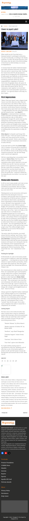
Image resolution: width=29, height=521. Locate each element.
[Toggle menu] (26, 21)
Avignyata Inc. (14, 518)
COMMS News (5, 465)
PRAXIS (3, 468)
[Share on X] (5, 361)
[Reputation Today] (6, 3)
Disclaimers (4, 493)
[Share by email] (13, 361)
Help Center (4, 496)
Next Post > (25, 413)
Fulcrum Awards (6, 482)
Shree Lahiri (9, 51)
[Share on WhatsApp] (10, 361)
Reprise (3, 473)
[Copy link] (16, 361)
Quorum (3, 471)
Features (5, 26)
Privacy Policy (5, 490)
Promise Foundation (7, 462)
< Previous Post (4, 413)
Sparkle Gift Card (6, 479)
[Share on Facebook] (2, 361)
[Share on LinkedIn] (8, 361)
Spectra (3, 476)
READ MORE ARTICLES (5, 408)
